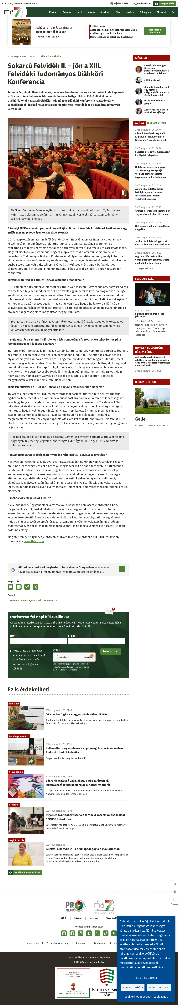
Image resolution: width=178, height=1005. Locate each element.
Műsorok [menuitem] (161, 12)
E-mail (71, 635)
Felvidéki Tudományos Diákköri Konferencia (33, 600)
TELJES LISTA (144, 268)
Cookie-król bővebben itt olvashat (146, 996)
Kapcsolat (81, 943)
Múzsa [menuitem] (91, 12)
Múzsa (93, 918)
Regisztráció (144, 3)
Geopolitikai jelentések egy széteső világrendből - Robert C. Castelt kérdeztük (157, 91)
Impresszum (32, 943)
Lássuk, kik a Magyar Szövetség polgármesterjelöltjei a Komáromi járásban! (156, 69)
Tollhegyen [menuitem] (145, 12)
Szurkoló (112, 918)
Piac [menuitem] (118, 12)
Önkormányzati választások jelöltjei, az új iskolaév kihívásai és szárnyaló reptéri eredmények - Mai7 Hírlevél (152, 361)
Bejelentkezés (120, 3)
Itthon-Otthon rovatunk (150, 425)
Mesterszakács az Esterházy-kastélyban (111, 37)
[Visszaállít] (175, 899)
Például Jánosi (98, 26)
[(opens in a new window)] (64, 933)
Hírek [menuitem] (79, 12)
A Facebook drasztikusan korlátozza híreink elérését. (40, 622)
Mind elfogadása (159, 987)
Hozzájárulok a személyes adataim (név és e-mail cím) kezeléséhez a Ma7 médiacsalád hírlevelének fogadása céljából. (31, 659)
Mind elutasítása (133, 987)
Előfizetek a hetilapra (155, 31)
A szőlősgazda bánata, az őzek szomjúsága (156, 111)
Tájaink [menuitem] (67, 12)
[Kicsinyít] (175, 892)
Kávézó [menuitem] (130, 12)
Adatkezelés (100, 943)
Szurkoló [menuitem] (105, 12)
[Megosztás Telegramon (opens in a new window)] (27, 587)
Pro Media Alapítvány (57, 943)
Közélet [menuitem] (53, 12)
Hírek (77, 918)
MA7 (63, 918)
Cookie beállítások (146, 978)
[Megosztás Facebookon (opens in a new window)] (19, 587)
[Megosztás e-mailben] (10, 587)
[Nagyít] (175, 885)
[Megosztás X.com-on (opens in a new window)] (35, 587)
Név (12, 635)
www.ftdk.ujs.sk (34, 541)
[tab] (139, 123)
